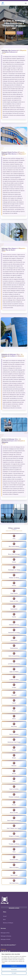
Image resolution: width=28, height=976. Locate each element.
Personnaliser (14, 969)
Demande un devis (14, 908)
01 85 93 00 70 (10, 33)
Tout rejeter (14, 973)
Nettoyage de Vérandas (6, 936)
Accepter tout (14, 966)
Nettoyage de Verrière (5, 939)
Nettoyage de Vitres (5, 932)
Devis (20, 33)
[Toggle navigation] (25, 3)
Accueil (4, 916)
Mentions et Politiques (8, 922)
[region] (14, 964)
